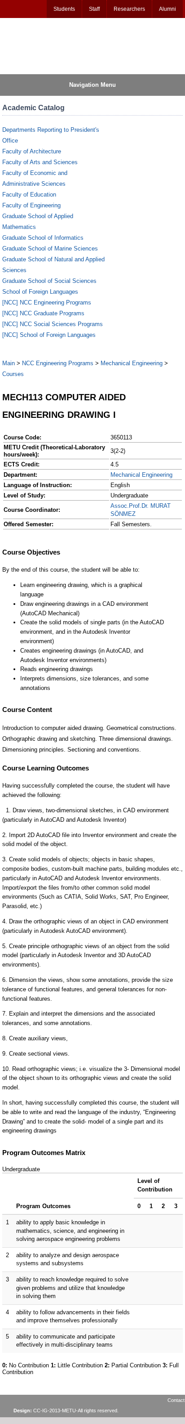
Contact (176, 1400)
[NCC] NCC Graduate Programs (43, 313)
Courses (13, 374)
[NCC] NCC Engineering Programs (46, 302)
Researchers (129, 9)
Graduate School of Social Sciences (49, 281)
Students (64, 9)
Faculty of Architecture (31, 151)
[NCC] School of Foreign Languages (49, 334)
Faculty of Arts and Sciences (40, 162)
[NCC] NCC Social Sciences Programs (52, 324)
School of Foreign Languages (40, 291)
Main (8, 363)
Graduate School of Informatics (43, 237)
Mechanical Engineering (132, 363)
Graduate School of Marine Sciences (50, 248)
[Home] (45, 45)
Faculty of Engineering (31, 205)
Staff (94, 9)
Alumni (167, 9)
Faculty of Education (29, 194)
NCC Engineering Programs (57, 363)
